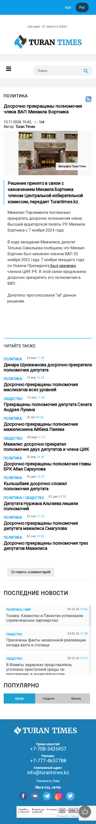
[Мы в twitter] (70, 796)
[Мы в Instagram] (58, 796)
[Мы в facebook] (23, 796)
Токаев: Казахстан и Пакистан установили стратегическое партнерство (44, 618)
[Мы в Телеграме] (47, 796)
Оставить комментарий (30, 572)
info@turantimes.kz (48, 772)
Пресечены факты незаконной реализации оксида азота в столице (46, 642)
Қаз (68, 7)
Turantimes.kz (64, 201)
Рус (82, 7)
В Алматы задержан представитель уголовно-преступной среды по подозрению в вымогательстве (39, 669)
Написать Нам (48, 781)
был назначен (62, 265)
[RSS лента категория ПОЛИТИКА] (88, 99)
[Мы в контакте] (35, 796)
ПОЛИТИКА (16, 95)
